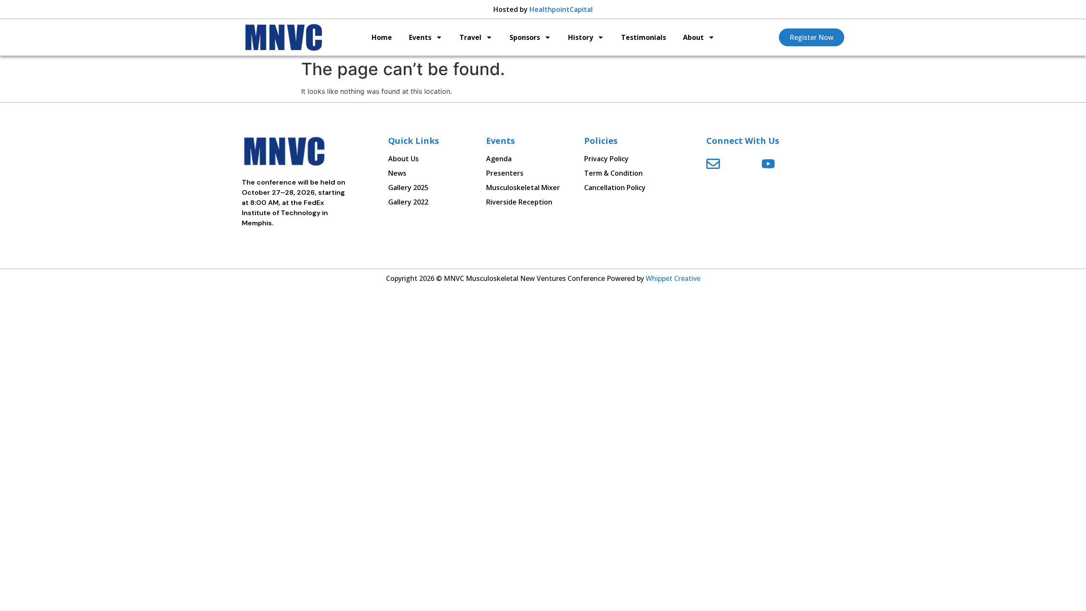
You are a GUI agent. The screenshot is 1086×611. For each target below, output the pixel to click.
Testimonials (643, 37)
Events (420, 37)
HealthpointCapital (561, 9)
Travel (470, 37)
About (693, 37)
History (580, 37)
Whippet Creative (673, 278)
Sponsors (524, 37)
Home (382, 37)
